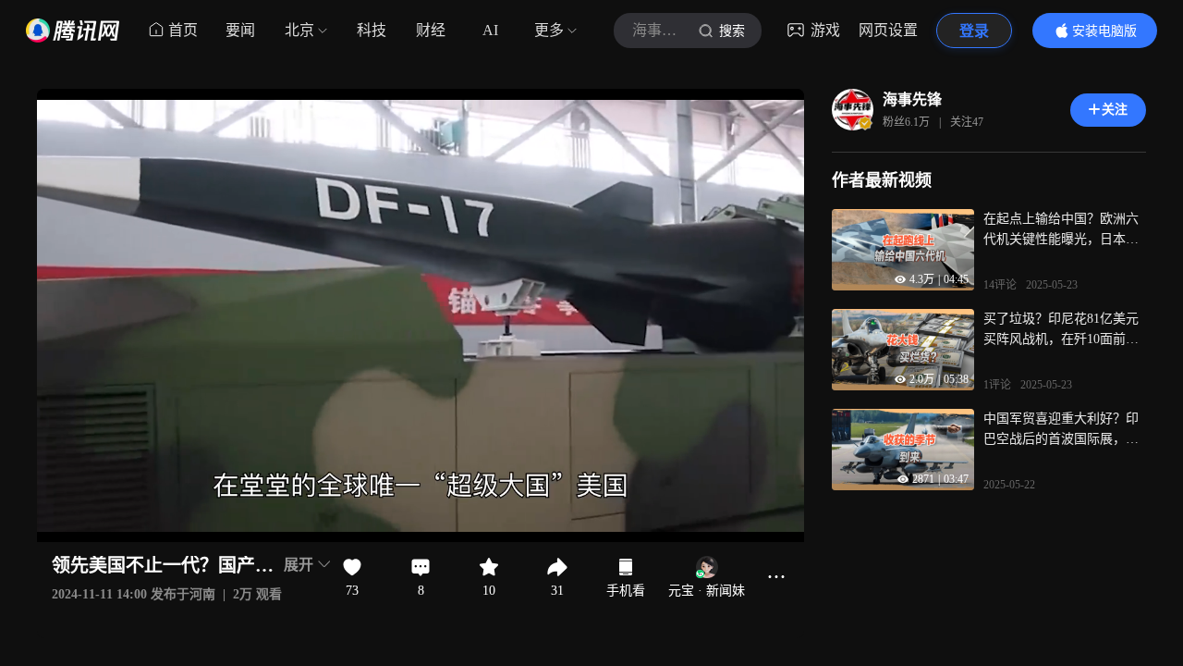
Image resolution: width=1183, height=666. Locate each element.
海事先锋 (912, 99)
